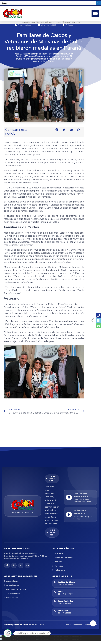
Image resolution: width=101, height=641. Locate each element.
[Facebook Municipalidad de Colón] (7, 565)
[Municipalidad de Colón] (22, 506)
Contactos (77, 625)
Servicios (58, 566)
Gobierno (59, 553)
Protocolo (69, 25)
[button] (95, 13)
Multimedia (59, 570)
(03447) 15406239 (65, 585)
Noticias (58, 562)
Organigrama (12, 585)
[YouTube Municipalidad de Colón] (27, 565)
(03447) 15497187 (64, 594)
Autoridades (12, 581)
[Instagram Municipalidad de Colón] (14, 565)
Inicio (68, 625)
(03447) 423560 (64, 613)
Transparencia (13, 593)
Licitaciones (12, 598)
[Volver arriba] (93, 623)
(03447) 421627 (64, 603)
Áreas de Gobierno (63, 557)
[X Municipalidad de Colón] (20, 565)
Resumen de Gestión (16, 589)
